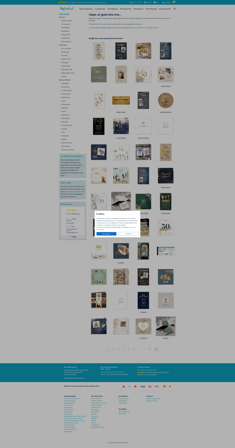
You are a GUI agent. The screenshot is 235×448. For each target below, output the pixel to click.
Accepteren (106, 234)
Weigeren (128, 234)
